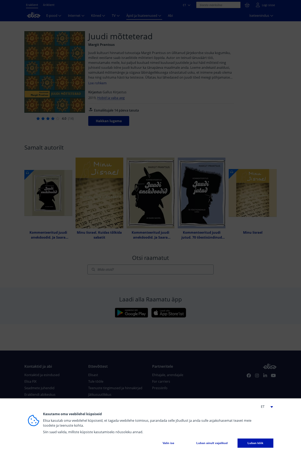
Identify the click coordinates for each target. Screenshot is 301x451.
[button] (265, 407)
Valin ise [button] (168, 443)
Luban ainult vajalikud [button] (212, 443)
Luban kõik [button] (255, 443)
